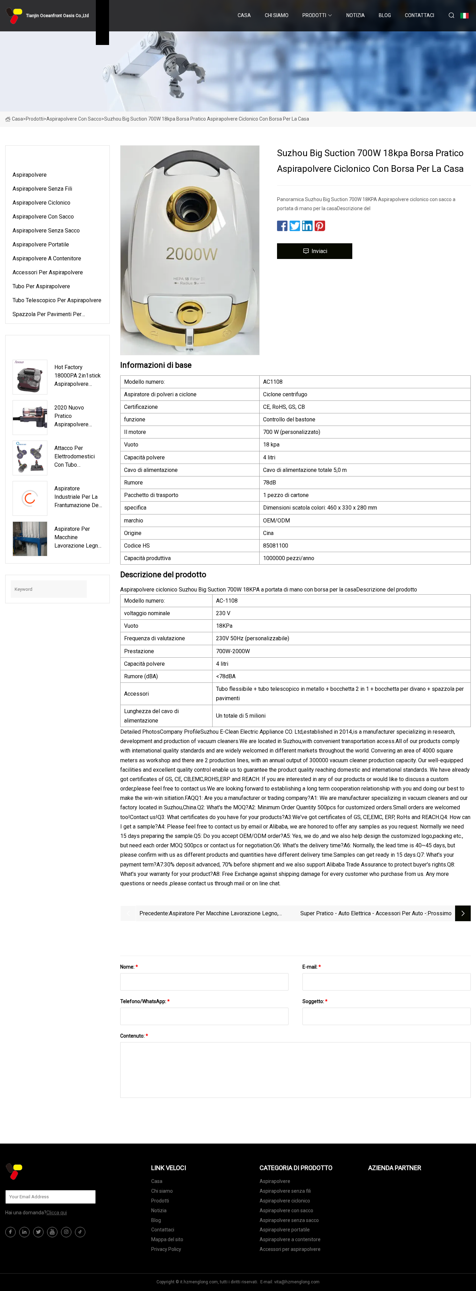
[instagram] (66, 1232)
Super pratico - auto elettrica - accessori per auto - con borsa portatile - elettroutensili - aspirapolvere (363, 914)
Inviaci (319, 251)
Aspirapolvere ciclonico (41, 202)
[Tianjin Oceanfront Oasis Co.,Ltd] (40, 1171)
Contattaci (419, 15)
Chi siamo (277, 15)
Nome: (129, 967)
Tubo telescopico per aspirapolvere (57, 300)
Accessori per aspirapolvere (48, 272)
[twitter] (38, 1232)
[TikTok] (80, 1232)
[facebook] (10, 1232)
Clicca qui (56, 1212)
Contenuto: (134, 1036)
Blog (385, 15)
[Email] (87, 1197)
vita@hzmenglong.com (297, 1281)
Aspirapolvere (30, 174)
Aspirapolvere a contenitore (47, 258)
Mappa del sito (167, 1239)
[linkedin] (24, 1232)
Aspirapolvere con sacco (73, 119)
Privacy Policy (166, 1249)
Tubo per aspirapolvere (41, 286)
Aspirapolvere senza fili (42, 188)
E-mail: (311, 967)
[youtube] (52, 1232)
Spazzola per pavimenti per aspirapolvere (47, 315)
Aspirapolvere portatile (41, 244)
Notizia (355, 15)
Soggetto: (315, 1001)
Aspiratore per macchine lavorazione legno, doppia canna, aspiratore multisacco (223, 914)
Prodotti (314, 15)
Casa (244, 15)
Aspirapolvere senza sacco (46, 230)
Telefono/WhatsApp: (145, 1001)
